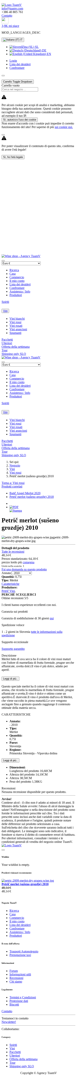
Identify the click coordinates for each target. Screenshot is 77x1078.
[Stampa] (15, 510)
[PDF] (14, 507)
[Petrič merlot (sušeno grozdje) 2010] (28, 880)
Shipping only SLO (14, 354)
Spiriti (5, 301)
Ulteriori (7, 343)
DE (43, 50)
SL (36, 46)
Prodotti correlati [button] (12, 486)
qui (52, 618)
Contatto (7, 15)
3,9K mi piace (10, 26)
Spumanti (15, 333)
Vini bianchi (17, 318)
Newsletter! (9, 1022)
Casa (12, 273)
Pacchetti (7, 339)
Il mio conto (16, 280)
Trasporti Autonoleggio (23, 951)
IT (21, 39)
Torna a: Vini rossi (13, 483)
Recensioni (16, 978)
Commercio (16, 277)
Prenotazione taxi (20, 955)
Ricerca (14, 270)
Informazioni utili (20, 974)
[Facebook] (5, 22)
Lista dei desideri (20, 284)
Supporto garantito (13, 648)
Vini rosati (15, 325)
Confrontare (16, 288)
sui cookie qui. (64, 127)
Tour (5, 350)
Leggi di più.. (10, 760)
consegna (28, 562)
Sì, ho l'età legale (13, 157)
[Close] (3, 134)
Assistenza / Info (19, 291)
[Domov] (12, 5)
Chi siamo (15, 981)
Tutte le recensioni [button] (13, 551)
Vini (5, 310)
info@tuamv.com (12, 8)
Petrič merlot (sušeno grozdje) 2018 (31, 496)
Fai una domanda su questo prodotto (24, 569)
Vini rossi (15, 322)
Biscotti (14, 1004)
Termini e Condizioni (22, 997)
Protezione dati (18, 1001)
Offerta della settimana (16, 346)
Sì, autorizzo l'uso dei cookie (19, 119)
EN (48, 54)
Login (13, 60)
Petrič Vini (8, 591)
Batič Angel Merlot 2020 (24, 493)
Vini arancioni (18, 329)
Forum (13, 970)
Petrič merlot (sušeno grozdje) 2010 (25, 884)
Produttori (15, 295)
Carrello (17, 81)
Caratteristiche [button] (10, 584)
